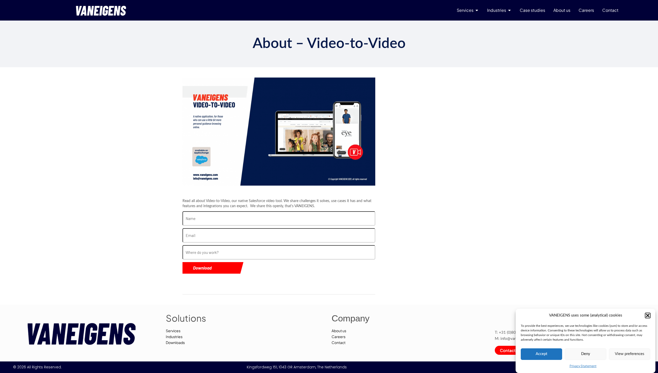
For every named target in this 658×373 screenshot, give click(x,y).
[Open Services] (477, 10)
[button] (647, 315)
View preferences (629, 354)
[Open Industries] (509, 10)
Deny (585, 354)
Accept (541, 354)
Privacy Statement (583, 366)
